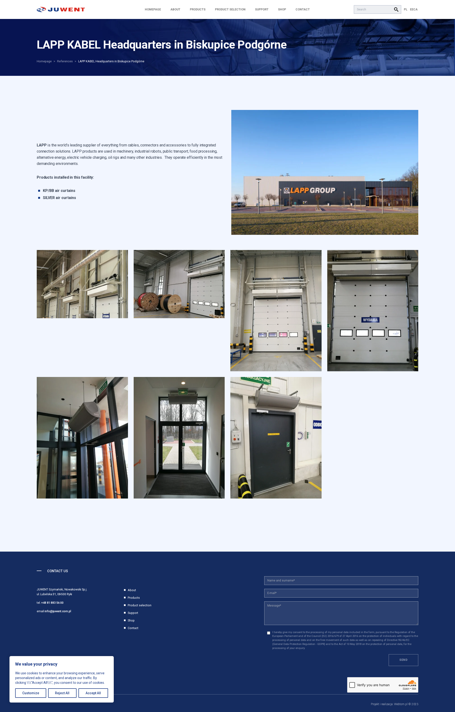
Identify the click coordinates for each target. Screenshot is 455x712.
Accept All (93, 693)
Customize (30, 693)
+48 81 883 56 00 (52, 602)
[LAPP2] (324, 172)
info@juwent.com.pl (58, 611)
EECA (414, 9)
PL (405, 9)
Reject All (62, 693)
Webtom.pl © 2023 (406, 704)
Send (403, 660)
